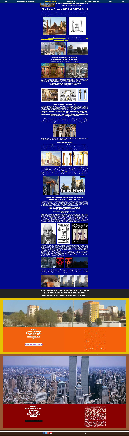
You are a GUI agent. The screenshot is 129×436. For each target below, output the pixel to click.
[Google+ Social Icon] (48, 433)
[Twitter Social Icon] (46, 433)
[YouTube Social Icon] (51, 433)
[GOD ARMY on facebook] (43, 433)
